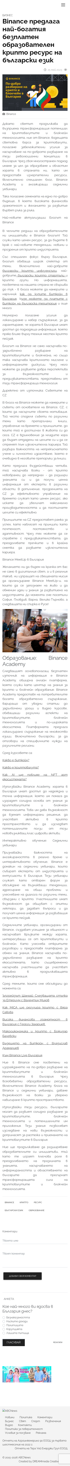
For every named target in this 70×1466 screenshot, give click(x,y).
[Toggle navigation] (63, 5)
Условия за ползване (18, 1432)
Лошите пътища (17, 1333)
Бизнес (9, 1421)
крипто (24, 1202)
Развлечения (53, 1421)
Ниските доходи (17, 1321)
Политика (26, 1417)
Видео (9, 1425)
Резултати (57, 1342)
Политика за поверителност (24, 1429)
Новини (9, 1417)
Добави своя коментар (22, 1276)
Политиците (14, 1325)
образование (36, 1210)
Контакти (25, 1425)
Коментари (44, 1417)
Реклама (41, 1432)
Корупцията (14, 1329)
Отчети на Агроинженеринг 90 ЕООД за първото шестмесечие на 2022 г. (34, 1442)
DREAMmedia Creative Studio (50, 1461)
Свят (22, 1421)
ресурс (38, 1202)
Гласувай (14, 1342)
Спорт (35, 1421)
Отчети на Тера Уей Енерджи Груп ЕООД (41, 1448)
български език (14, 1210)
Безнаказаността (18, 1317)
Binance (11, 114)
